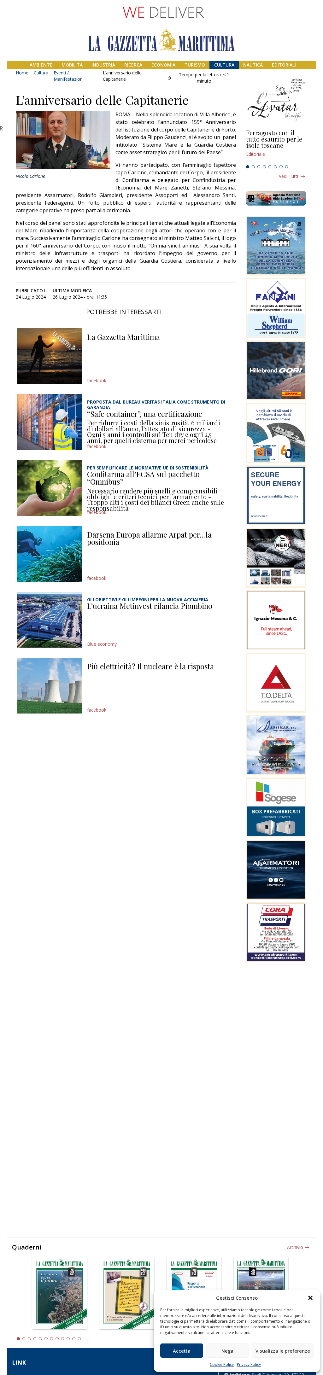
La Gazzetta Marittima (123, 337)
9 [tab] (62, 1338)
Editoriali (284, 65)
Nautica (253, 65)
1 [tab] (247, 166)
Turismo (195, 65)
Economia (163, 65)
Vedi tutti (288, 176)
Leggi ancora (276, 146)
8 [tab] (286, 166)
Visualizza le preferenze (282, 1351)
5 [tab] (270, 166)
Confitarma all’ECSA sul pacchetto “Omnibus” (143, 477)
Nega (227, 1351)
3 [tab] (259, 166)
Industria (103, 65)
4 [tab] (264, 166)
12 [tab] (79, 1338)
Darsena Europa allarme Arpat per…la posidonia (149, 538)
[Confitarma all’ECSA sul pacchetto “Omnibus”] (49, 488)
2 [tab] (253, 166)
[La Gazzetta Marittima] (49, 356)
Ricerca (133, 65)
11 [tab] (73, 1338)
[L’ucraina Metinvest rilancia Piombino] (49, 620)
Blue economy (102, 644)
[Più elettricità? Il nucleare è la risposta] (49, 686)
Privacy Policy (249, 1364)
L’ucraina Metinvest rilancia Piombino (149, 606)
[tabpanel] (276, 146)
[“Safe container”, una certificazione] (49, 422)
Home (22, 73)
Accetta (182, 1351)
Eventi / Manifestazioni (69, 76)
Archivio (295, 1247)
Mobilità (72, 65)
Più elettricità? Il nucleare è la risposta (150, 666)
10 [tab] (68, 1338)
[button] (310, 1298)
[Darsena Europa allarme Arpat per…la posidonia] (49, 554)
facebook (96, 380)
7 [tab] (281, 166)
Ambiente (41, 65)
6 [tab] (275, 166)
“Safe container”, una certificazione (144, 414)
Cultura (224, 65)
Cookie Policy (222, 1364)
